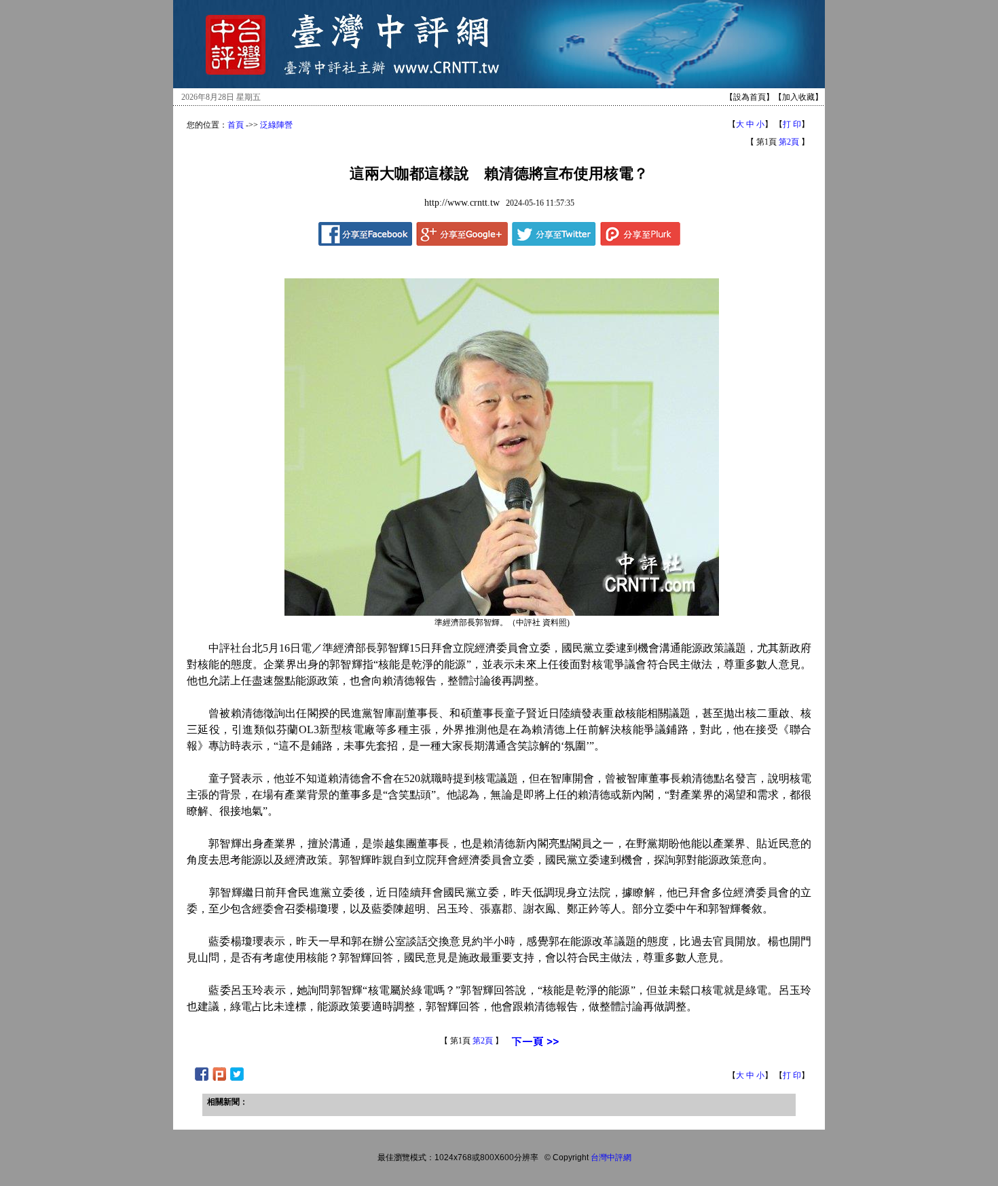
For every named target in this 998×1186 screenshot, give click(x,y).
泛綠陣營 (276, 125)
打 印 (792, 124)
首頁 (235, 125)
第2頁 (789, 142)
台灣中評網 (611, 1157)
